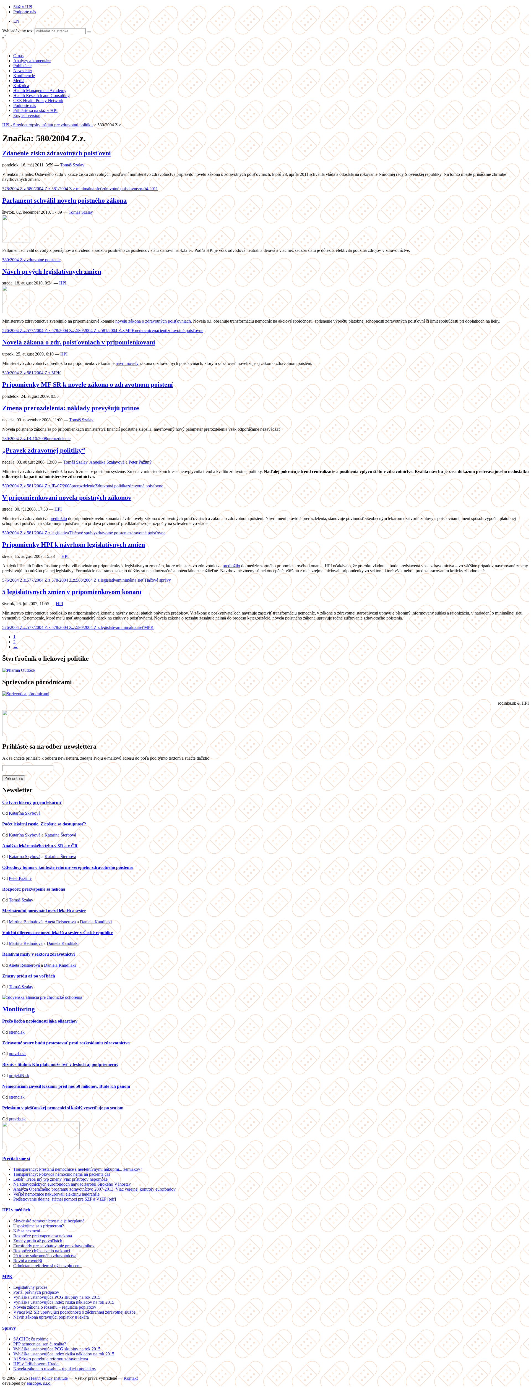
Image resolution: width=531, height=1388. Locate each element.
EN (16, 21)
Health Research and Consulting (41, 95)
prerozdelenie (59, 438)
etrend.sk (17, 1032)
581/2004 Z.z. (63, 188)
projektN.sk (19, 1075)
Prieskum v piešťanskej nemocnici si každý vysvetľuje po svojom (62, 1107)
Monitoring (18, 1009)
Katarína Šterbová (60, 835)
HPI (62, 283)
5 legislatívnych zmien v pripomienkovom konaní (71, 591)
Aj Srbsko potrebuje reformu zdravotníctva (50, 1358)
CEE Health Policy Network (38, 100)
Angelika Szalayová (106, 462)
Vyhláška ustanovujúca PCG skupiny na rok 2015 (56, 1297)
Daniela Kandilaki (96, 921)
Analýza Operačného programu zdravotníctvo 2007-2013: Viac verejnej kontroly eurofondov (94, 1189)
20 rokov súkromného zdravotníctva (44, 1255)
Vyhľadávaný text (18, 30)
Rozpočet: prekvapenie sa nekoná (33, 889)
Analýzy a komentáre (32, 60)
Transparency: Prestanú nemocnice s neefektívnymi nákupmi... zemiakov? (77, 1169)
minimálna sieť (89, 188)
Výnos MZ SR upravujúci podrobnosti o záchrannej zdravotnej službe (74, 1312)
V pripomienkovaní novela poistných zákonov (66, 497)
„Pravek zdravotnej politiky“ (43, 450)
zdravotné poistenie (44, 259)
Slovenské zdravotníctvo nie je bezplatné (48, 1221)
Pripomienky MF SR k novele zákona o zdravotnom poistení (87, 384)
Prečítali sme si (16, 1158)
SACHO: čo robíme (30, 1339)
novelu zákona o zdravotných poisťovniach (153, 321)
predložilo (58, 518)
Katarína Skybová (24, 813)
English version (26, 115)
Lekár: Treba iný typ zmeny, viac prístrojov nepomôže (60, 1179)
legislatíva (60, 532)
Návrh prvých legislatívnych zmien (51, 271)
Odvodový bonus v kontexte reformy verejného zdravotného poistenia (67, 867)
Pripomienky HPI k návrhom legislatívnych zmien (73, 544)
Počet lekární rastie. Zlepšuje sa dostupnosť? (44, 824)
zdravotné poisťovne (120, 188)
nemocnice (144, 330)
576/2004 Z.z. (14, 330)
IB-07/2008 (61, 485)
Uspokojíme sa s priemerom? (38, 1226)
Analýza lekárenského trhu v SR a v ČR (40, 845)
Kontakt (131, 1378)
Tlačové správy (82, 532)
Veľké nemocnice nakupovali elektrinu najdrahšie (56, 1194)
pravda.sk (17, 1053)
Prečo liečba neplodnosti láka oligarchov (39, 1021)
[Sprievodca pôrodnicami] (25, 693)
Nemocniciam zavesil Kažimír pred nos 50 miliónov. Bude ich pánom (66, 1086)
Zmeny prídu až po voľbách (28, 976)
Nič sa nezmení (26, 1230)
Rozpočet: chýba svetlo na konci (41, 1250)
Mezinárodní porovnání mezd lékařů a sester (44, 910)
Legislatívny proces (30, 1287)
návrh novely (127, 363)
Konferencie (24, 75)
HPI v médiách (16, 1209)
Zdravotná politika (111, 485)
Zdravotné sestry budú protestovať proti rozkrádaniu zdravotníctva (66, 1043)
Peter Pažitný (140, 462)
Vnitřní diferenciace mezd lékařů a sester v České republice (57, 932)
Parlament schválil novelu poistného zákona (64, 200)
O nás (18, 55)
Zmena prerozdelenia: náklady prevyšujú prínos (70, 408)
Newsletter (22, 70)
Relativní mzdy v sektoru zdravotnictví (38, 954)
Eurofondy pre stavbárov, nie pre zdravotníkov (54, 1245)
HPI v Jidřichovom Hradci (36, 1363)
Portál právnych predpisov (36, 1292)
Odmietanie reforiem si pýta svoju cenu (47, 1265)
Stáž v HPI (22, 6)
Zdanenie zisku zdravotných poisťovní (56, 153)
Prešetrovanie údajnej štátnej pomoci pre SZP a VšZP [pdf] (64, 1199)
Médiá (18, 80)
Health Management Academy (39, 90)
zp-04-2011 (148, 188)
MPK (130, 330)
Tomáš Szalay (72, 165)
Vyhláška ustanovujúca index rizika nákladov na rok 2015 (63, 1302)
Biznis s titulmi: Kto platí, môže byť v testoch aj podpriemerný (60, 1064)
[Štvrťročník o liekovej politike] (18, 670)
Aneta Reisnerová (60, 921)
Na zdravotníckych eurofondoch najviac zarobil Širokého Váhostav (72, 1184)
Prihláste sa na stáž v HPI (35, 110)
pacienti (160, 330)
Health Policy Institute (48, 1378)
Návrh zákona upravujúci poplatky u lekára (51, 1317)
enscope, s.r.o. (39, 1383)
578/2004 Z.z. (14, 188)
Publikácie (22, 65)
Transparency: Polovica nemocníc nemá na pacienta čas (61, 1174)
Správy (9, 1328)
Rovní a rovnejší (27, 1260)
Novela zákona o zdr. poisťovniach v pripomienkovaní (78, 342)
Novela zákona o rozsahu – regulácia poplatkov (54, 1307)
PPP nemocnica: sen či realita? (39, 1344)
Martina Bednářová (26, 921)
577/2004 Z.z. (39, 330)
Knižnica (21, 85)
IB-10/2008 (37, 438)
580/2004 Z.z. (39, 188)
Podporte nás (24, 11)
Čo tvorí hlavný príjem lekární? (32, 802)
